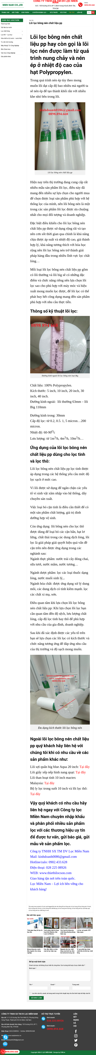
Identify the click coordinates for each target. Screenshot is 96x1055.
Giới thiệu (15, 12)
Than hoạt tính (5, 24)
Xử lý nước (54, 12)
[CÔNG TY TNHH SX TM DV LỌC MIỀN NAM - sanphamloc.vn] (12, 5)
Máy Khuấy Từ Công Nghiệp (10, 45)
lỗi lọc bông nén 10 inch (84, 906)
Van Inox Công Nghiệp (8, 53)
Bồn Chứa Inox (5, 49)
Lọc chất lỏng (5, 31)
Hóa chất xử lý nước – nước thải (11, 38)
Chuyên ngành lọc (39, 12)
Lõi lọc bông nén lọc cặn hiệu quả (81, 908)
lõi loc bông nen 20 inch (35, 908)
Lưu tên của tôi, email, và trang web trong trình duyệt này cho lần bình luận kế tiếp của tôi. (61, 993)
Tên (31, 984)
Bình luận (32, 968)
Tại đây (85, 767)
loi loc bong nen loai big (64, 908)
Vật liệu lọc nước (6, 27)
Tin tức (72, 12)
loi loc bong (74, 906)
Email (53, 984)
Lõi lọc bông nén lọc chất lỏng (37, 910)
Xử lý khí (63, 12)
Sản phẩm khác (6, 56)
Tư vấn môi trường (7, 42)
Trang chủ (5, 12)
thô (82, 526)
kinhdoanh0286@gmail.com (15, 1040)
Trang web (75, 984)
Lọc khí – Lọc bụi (6, 35)
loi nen (47, 910)
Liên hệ (79, 12)
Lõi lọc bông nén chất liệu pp (50, 908)
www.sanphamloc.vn (14, 1035)
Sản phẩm (25, 12)
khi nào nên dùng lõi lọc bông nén (61, 906)
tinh (78, 469)
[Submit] (93, 12)
